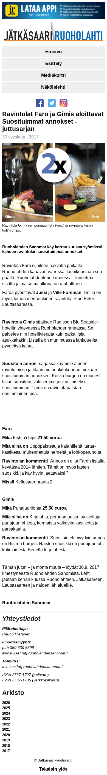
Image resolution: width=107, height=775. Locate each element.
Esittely (53, 63)
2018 (6, 746)
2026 (6, 703)
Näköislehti (53, 87)
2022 (6, 724)
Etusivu (53, 51)
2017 (6, 751)
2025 (6, 708)
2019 (6, 740)
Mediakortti (53, 75)
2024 (6, 713)
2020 (6, 735)
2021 (6, 729)
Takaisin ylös (53, 769)
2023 (6, 719)
